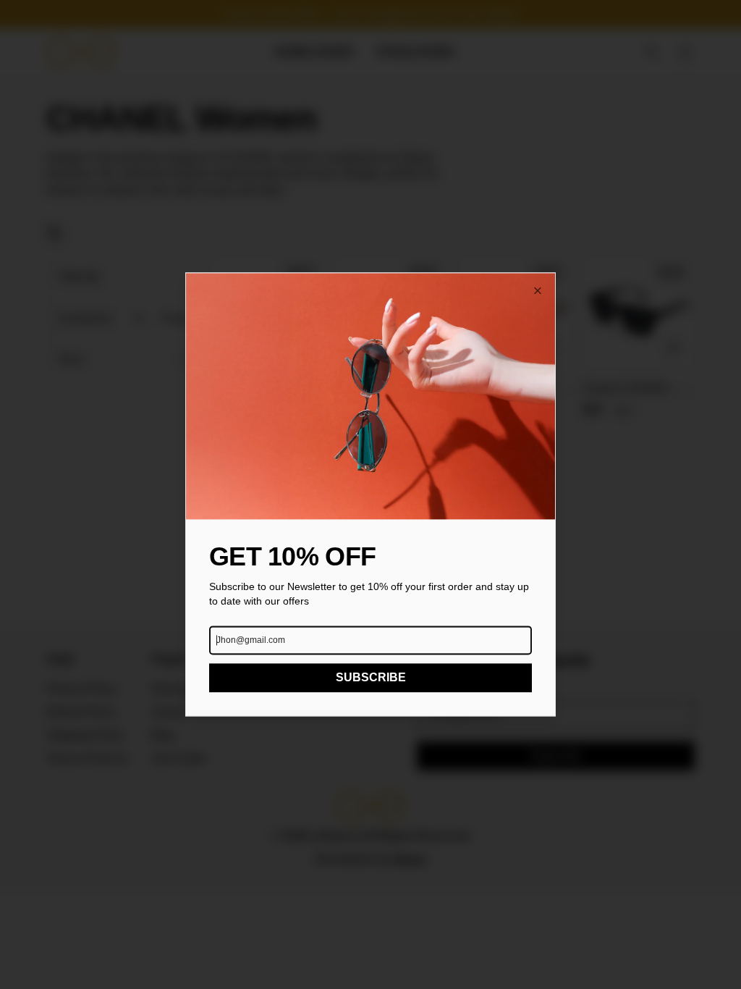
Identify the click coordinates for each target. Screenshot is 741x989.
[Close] (537, 290)
